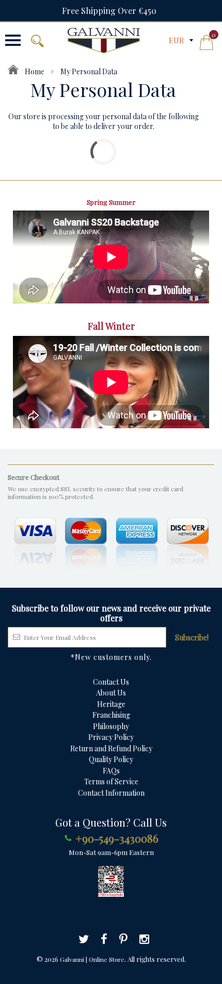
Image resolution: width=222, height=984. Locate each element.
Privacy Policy (111, 737)
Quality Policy (111, 759)
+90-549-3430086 (116, 838)
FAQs (111, 771)
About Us (111, 693)
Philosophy (111, 726)
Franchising (111, 715)
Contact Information (111, 793)
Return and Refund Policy (111, 748)
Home (33, 71)
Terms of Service (111, 781)
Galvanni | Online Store (92, 959)
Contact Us (111, 682)
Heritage (111, 704)
